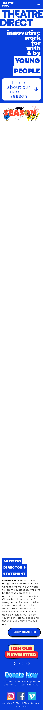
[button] (39, 4)
